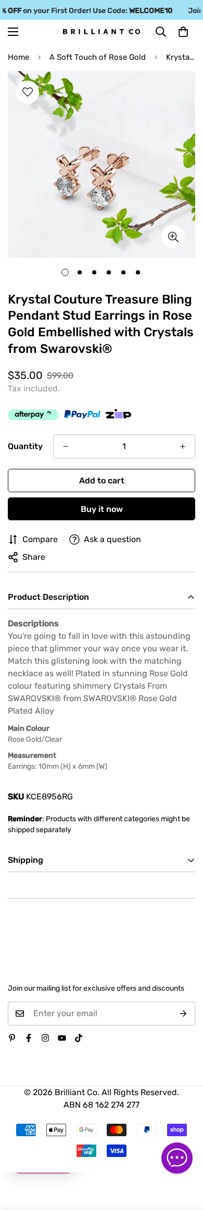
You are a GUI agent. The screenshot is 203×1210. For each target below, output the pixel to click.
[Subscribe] (183, 1013)
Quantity (25, 446)
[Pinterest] (12, 1038)
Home (18, 57)
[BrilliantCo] (101, 31)
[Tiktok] (78, 1038)
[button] (183, 32)
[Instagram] (45, 1038)
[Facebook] (28, 1038)
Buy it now (102, 509)
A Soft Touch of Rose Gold (97, 57)
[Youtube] (62, 1038)
